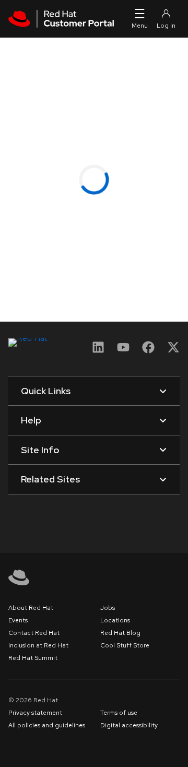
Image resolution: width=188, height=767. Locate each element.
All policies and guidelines (46, 725)
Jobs (107, 608)
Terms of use (118, 713)
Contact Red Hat (34, 633)
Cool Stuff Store (124, 645)
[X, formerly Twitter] (173, 350)
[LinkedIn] (98, 350)
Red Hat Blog (120, 633)
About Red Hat (30, 608)
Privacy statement (35, 713)
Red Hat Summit (32, 658)
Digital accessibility (129, 725)
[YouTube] (123, 350)
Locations (115, 620)
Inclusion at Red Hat (38, 645)
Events (18, 620)
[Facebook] (148, 350)
